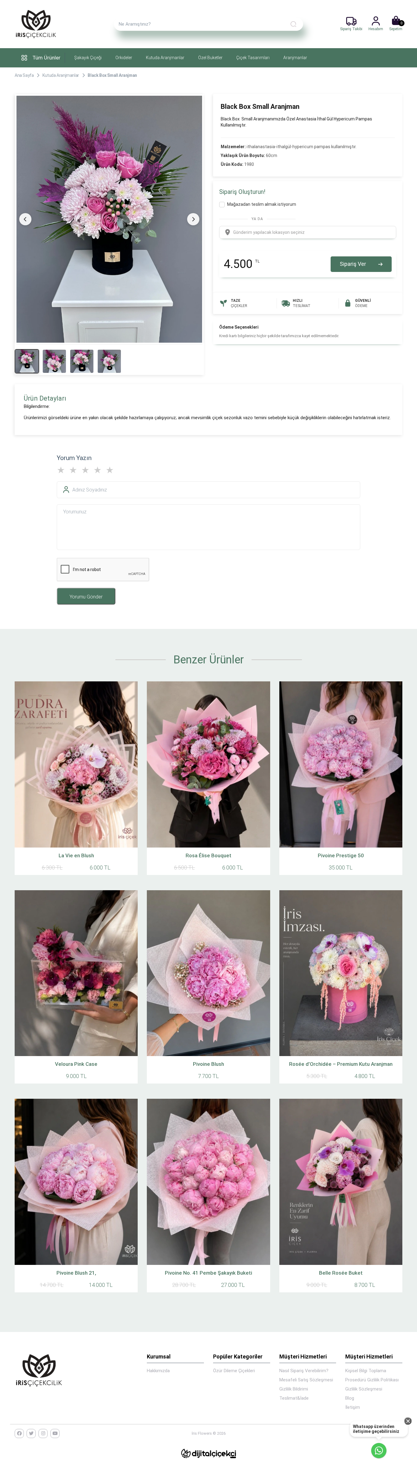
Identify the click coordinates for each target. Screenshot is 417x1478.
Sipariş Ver (353, 264)
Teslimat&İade (294, 1398)
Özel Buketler (210, 57)
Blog (349, 1398)
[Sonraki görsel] (193, 219)
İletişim (352, 1407)
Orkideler (123, 57)
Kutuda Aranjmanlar (165, 57)
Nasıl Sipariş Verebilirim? (303, 1370)
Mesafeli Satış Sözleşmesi (306, 1380)
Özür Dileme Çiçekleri (234, 1370)
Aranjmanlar (295, 57)
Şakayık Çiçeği (88, 57)
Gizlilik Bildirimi (293, 1389)
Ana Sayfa (24, 75)
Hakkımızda (158, 1370)
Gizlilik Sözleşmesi (363, 1389)
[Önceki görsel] (25, 219)
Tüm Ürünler (46, 58)
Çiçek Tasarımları (253, 57)
